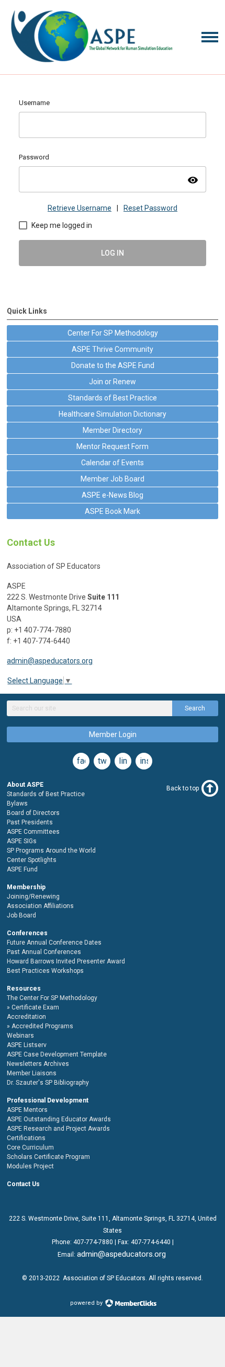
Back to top (182, 788)
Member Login (113, 734)
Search (195, 708)
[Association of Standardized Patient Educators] (91, 64)
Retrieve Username (79, 208)
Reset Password (150, 208)
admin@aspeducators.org (50, 661)
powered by (87, 1303)
